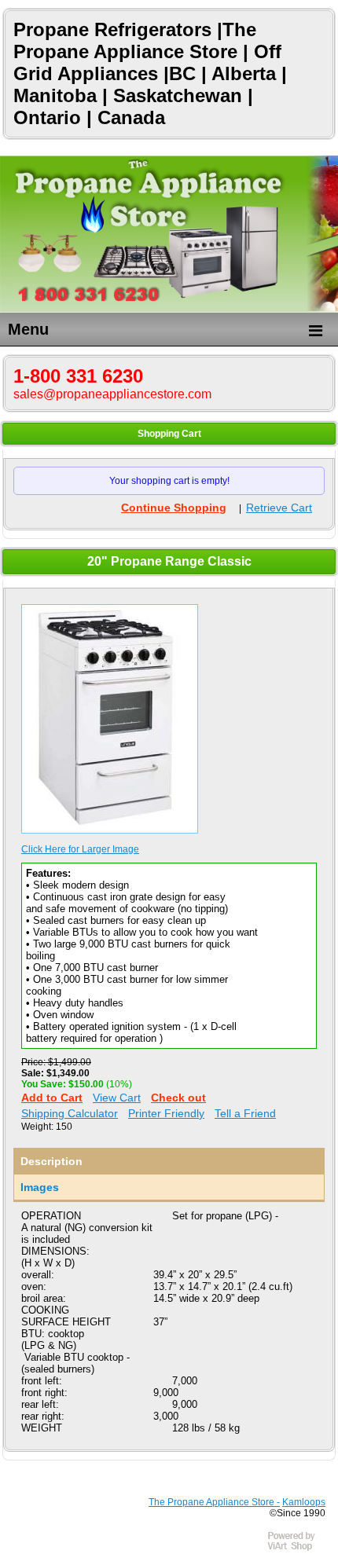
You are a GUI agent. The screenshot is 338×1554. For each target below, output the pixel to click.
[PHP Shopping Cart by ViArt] (298, 1548)
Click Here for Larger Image (80, 849)
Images (39, 1187)
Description (51, 1161)
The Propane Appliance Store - (214, 1502)
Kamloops (303, 1502)
